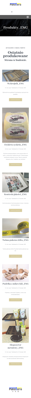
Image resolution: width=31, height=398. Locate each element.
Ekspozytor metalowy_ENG (15, 346)
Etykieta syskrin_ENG (15, 144)
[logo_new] (15, 3)
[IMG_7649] (15, 264)
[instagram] (18, 391)
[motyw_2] (15, 173)
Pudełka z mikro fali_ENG (16, 283)
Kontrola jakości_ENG (15, 194)
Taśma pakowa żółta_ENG (15, 240)
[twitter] (15, 391)
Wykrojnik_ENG (15, 83)
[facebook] (12, 391)
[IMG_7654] (15, 108)
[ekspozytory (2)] (15, 308)
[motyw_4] (15, 218)
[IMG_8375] (15, 70)
